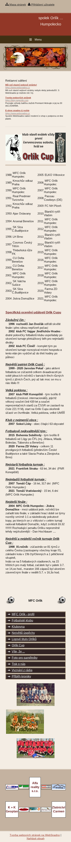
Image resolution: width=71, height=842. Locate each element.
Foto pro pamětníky (24, 657)
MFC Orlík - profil (23, 614)
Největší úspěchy (23, 632)
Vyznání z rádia (22, 670)
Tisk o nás (18, 664)
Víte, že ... (18, 651)
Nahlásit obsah (35, 838)
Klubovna (18, 626)
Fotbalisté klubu (22, 620)
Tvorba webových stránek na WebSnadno (35, 835)
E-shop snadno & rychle (17, 111)
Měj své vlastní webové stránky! (21, 86)
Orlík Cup (18, 645)
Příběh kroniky (21, 676)
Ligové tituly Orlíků (24, 639)
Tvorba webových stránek (18, 99)
